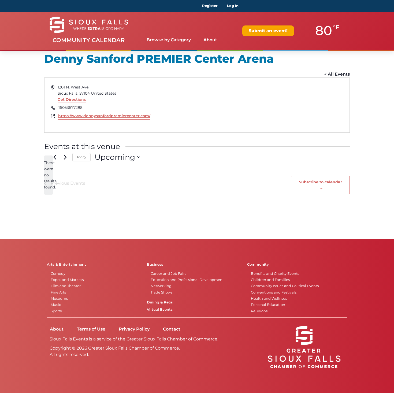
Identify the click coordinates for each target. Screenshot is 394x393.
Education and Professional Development (187, 280)
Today (81, 157)
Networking (161, 286)
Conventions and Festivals (273, 292)
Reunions (259, 311)
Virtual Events (160, 309)
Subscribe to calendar (320, 182)
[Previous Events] (54, 157)
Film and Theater (66, 286)
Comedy (58, 274)
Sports (56, 311)
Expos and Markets (67, 280)
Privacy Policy (134, 329)
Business (155, 264)
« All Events (337, 74)
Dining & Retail (160, 302)
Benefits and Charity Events (275, 274)
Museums (59, 298)
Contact (171, 329)
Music (56, 305)
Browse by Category (169, 39)
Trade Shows (161, 292)
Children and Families (270, 280)
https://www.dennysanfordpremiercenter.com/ (104, 115)
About (210, 39)
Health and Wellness (269, 298)
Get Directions (72, 99)
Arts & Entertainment (66, 264)
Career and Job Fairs (168, 274)
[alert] (48, 174)
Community (258, 264)
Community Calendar (89, 40)
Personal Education (268, 305)
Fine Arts (58, 292)
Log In (233, 6)
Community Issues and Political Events (285, 286)
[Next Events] (65, 157)
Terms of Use (91, 329)
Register (210, 6)
